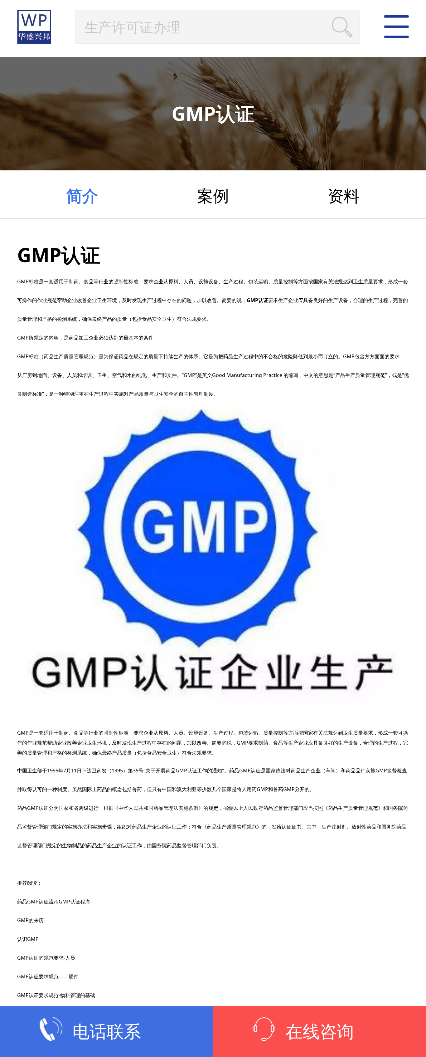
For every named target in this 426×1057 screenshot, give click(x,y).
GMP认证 (257, 300)
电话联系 (106, 1031)
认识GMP (28, 939)
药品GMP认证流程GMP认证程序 (53, 901)
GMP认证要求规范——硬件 (48, 976)
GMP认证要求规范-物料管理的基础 (56, 995)
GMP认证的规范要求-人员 (46, 957)
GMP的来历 (30, 920)
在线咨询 (319, 1031)
